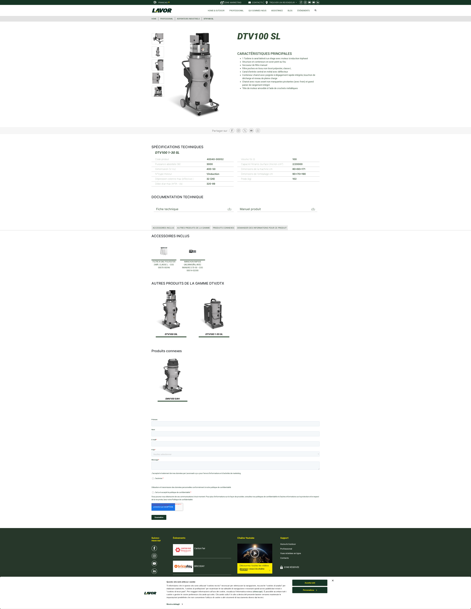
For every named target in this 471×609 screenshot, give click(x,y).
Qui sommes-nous (257, 10)
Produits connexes (223, 228)
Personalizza (308, 590)
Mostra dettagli (173, 604)
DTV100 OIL (171, 334)
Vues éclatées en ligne (290, 553)
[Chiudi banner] (333, 580)
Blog (290, 10)
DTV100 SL (209, 19)
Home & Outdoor (216, 10)
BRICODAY (199, 566)
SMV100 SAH (172, 398)
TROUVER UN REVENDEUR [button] (282, 2)
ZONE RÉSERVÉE (291, 567)
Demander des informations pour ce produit (262, 228)
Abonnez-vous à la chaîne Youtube (252, 569)
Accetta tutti (310, 583)
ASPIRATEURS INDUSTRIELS (188, 19)
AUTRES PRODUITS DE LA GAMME (193, 228)
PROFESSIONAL (166, 19)
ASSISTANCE (277, 10)
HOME (153, 19)
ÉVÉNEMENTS (303, 10)
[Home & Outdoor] (309, 3)
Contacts (284, 558)
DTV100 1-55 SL (214, 334)
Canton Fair (199, 548)
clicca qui (257, 591)
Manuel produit (250, 209)
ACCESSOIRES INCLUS (163, 228)
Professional (236, 10)
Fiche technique (167, 209)
